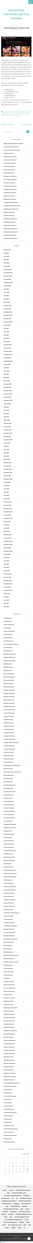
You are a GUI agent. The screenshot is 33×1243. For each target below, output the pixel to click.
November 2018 (8, 544)
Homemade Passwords (10, 876)
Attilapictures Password (10, 189)
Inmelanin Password (9, 196)
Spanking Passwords (9, 1053)
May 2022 (6, 413)
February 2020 (7, 502)
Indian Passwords (8, 883)
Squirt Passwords (8, 1056)
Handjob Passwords (9, 857)
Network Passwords (9, 958)
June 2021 (6, 449)
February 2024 (7, 344)
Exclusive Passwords (9, 785)
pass (25, 114)
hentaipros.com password (9, 1201)
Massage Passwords (9, 935)
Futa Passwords (8, 821)
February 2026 (7, 269)
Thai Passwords (8, 1092)
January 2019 (7, 538)
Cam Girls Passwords (9, 709)
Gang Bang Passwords (10, 824)
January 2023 (7, 387)
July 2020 (6, 485)
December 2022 (8, 390)
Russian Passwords (9, 1020)
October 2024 (7, 318)
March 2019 (7, 531)
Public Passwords (8, 1001)
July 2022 (6, 407)
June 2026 (6, 256)
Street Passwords (8, 1070)
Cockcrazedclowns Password (12, 150)
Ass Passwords (8, 647)
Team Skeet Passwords (10, 1086)
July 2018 (6, 557)
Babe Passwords (8, 650)
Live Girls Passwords (9, 932)
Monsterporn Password (10, 186)
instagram (16, 1203)
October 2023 (7, 358)
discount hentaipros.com (19, 1193)
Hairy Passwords (8, 853)
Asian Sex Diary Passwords (11, 644)
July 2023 (6, 367)
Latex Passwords (8, 909)
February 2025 (7, 305)
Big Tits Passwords (9, 673)
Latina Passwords (8, 916)
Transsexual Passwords (10, 1112)
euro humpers (9, 111)
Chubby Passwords (9, 726)
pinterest (3, 1214)
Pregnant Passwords (9, 998)
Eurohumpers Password (16, 27)
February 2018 (7, 574)
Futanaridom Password (10, 179)
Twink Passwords (8, 1115)
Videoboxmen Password (10, 218)
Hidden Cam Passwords (10, 873)
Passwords (7, 978)
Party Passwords (8, 975)
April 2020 (6, 495)
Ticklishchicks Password (10, 238)
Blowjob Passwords (9, 690)
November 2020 (8, 472)
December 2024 (8, 312)
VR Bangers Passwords (10, 1135)
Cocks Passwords (8, 729)
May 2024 (6, 335)
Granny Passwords (9, 844)
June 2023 (6, 371)
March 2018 (7, 570)
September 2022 (8, 400)
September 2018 (8, 551)
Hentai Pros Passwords (10, 870)
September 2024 (8, 321)
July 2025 (6, 289)
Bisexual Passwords (9, 677)
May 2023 (6, 374)
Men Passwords (8, 945)
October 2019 (7, 515)
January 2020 (7, 505)
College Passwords (9, 732)
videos (19, 1227)
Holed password (6, 1203)
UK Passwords (8, 1119)
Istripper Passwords (9, 893)
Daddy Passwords (9, 755)
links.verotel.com (26, 1203)
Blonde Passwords (9, 686)
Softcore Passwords (9, 1047)
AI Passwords (7, 628)
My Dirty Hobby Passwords (11, 955)
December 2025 (8, 272)
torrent (16, 115)
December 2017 (8, 580)
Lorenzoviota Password (10, 160)
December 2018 (8, 541)
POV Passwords (8, 994)
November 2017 (8, 583)
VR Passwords (8, 1138)
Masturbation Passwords (10, 939)
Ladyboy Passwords (9, 906)
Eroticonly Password (9, 169)
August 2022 (7, 403)
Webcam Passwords (9, 1142)
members (22, 114)
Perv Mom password (24, 1211)
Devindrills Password (9, 166)
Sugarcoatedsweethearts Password (13, 143)
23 (27, 1169)
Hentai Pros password (25, 1201)
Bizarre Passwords (9, 680)
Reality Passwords (9, 1011)
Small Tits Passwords (9, 1040)
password (3, 115)
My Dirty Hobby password (11, 1209)
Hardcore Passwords (9, 860)
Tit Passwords (7, 1099)
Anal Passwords (8, 634)
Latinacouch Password (10, 192)
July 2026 (6, 253)
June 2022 (6, 410)
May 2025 (6, 295)
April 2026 (6, 263)
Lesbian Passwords (9, 922)
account (4, 111)
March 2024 (7, 341)
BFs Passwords (8, 670)
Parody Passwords (9, 971)
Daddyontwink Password (10, 232)
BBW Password (8, 664)
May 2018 (6, 564)
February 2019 (7, 534)
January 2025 (7, 308)
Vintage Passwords (9, 1125)
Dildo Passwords (8, 768)
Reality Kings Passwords (10, 1007)
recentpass (19, 30)
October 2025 (7, 279)
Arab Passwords (8, 637)
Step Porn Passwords (9, 1063)
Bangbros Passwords (9, 657)
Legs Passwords (8, 919)
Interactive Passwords (10, 886)
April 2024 (6, 338)
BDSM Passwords (8, 667)
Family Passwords (9, 795)
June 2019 (6, 528)
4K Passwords (7, 621)
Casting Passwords (9, 716)
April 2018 (6, 567)
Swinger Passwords (9, 1079)
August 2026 (7, 249)
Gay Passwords (8, 831)
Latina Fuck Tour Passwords (11, 912)
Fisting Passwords (9, 804)
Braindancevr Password (10, 176)
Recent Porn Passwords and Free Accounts (16, 14)
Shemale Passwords (9, 1034)
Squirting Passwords (9, 1060)
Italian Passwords (8, 896)
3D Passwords (7, 618)
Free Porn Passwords (16, 25)
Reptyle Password (9, 153)
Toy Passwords (8, 1102)
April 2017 (6, 606)
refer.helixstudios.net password (13, 1219)
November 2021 (8, 433)
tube (30, 1225)
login (18, 114)
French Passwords (9, 814)
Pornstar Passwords (9, 991)
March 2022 (7, 420)
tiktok (28, 1222)
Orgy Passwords (8, 965)
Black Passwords (8, 683)
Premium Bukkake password (24, 1214)
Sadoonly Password (9, 173)
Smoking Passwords (9, 1043)
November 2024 (8, 315)
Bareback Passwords (9, 660)
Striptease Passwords (10, 1073)
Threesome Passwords (10, 1096)
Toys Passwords (8, 1106)
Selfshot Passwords (9, 1027)
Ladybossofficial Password (11, 146)
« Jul (16, 1177)
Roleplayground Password (11, 209)
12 (12, 1166)
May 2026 (6, 259)
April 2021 (6, 456)
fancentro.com (5, 1198)
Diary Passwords (8, 762)
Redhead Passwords (9, 1014)
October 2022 (7, 397)
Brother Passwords (9, 700)
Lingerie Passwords (9, 929)
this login (19, 102)
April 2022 (6, 416)
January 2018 (7, 577)
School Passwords (9, 1024)
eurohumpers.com (10, 114)
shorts (26, 1219)
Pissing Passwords (9, 981)
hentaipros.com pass (26, 1198)
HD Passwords (8, 863)
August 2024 (7, 325)
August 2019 (7, 521)
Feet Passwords (8, 798)
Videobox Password (9, 215)
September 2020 (8, 479)
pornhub (11, 1214)
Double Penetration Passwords (12, 772)
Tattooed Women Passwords (11, 1083)
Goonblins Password (9, 182)
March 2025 (7, 302)
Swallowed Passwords (10, 1076)
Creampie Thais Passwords (11, 742)
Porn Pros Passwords (9, 988)
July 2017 (6, 597)
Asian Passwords (8, 641)
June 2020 (6, 488)
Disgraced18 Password (7, 124)
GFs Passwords (8, 837)
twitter (19, 115)
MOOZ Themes (13, 1238)
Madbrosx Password (9, 212)
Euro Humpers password (18, 111)
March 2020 (7, 498)
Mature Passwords (9, 942)
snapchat (21, 1222)
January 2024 (7, 348)
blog (8, 1193)
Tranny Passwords (9, 1109)
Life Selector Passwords (10, 925)
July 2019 (6, 525)
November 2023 (8, 354)
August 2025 (7, 285)
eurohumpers (9, 112)
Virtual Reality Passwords (11, 1129)
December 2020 (8, 469)
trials (24, 1225)
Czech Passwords (8, 752)
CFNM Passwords (8, 722)
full (17, 1198)
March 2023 (7, 380)
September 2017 (8, 590)
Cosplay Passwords (9, 736)
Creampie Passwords (9, 739)
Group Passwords (8, 847)
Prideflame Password (9, 222)
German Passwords (9, 834)
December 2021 (8, 430)
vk (21, 115)
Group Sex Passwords (10, 850)
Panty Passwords (8, 968)
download (26, 1195)
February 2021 (7, 462)
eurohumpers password (18, 112)
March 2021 (7, 459)
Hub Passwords (8, 880)
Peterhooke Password (10, 163)
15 (23, 1166)
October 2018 (7, 547)
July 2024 (6, 328)
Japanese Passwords (9, 899)
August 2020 (7, 482)
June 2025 (6, 292)
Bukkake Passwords (9, 706)
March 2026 (7, 266)
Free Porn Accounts (9, 808)
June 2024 (6, 331)
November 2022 (8, 394)
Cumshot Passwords (9, 749)
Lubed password (15, 1206)
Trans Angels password (14, 1225)
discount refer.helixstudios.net (12, 1195)
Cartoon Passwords (9, 713)
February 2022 (7, 423)
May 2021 (6, 452)
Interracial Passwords (9, 889)
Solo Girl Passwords (9, 1050)
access (5, 1190)
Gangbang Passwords (10, 827)
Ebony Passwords (9, 775)
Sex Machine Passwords (10, 1030)
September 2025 (8, 282)
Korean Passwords (9, 903)
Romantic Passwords (9, 1017)
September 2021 (8, 439)
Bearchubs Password (9, 225)
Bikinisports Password (10, 199)
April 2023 (6, 377)
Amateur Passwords (9, 631)
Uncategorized (8, 1122)
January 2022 (7, 426)
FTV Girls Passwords (9, 817)
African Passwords (9, 624)
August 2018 (7, 554)
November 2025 (8, 276)
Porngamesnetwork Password (12, 205)
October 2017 (7, 587)
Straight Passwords (9, 1066)
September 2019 (8, 518)
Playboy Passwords (9, 984)
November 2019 (8, 511)
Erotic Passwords (8, 778)
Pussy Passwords (8, 1004)
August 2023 (7, 364)
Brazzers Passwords (9, 696)
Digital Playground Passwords (12, 765)
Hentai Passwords (9, 867)
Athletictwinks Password (10, 228)
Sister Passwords (8, 1037)
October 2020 (7, 475)
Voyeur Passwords (9, 1132)
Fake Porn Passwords (10, 791)
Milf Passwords (8, 948)
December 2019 (8, 508)
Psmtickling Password (10, 235)
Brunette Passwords (9, 703)
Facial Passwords (8, 788)
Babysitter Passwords (10, 654)
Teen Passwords (8, 1089)
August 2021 (7, 443)
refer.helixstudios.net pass (21, 1217)
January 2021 (7, 466)
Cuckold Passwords (9, 745)
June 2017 (6, 600)
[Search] (27, 131)
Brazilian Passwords (9, 693)
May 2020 (6, 492)
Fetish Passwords (8, 801)
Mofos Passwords (8, 952)
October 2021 (7, 436)
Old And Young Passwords (11, 962)
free (16, 114)
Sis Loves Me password (10, 1222)
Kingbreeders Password (10, 156)
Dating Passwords (9, 759)
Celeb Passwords (8, 719)
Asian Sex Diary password (23, 1190)
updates (13, 1227)
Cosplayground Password (11, 202)
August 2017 (7, 593)
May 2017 (6, 603)
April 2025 (6, 299)
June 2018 (6, 561)
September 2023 (8, 361)
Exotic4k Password (26, 124)
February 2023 (7, 384)
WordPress (27, 1238)
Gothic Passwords (9, 840)
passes (28, 114)
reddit (12, 115)
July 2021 (6, 446)
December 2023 (8, 351)
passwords (8, 115)
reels (10, 1217)
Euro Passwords (8, 781)
